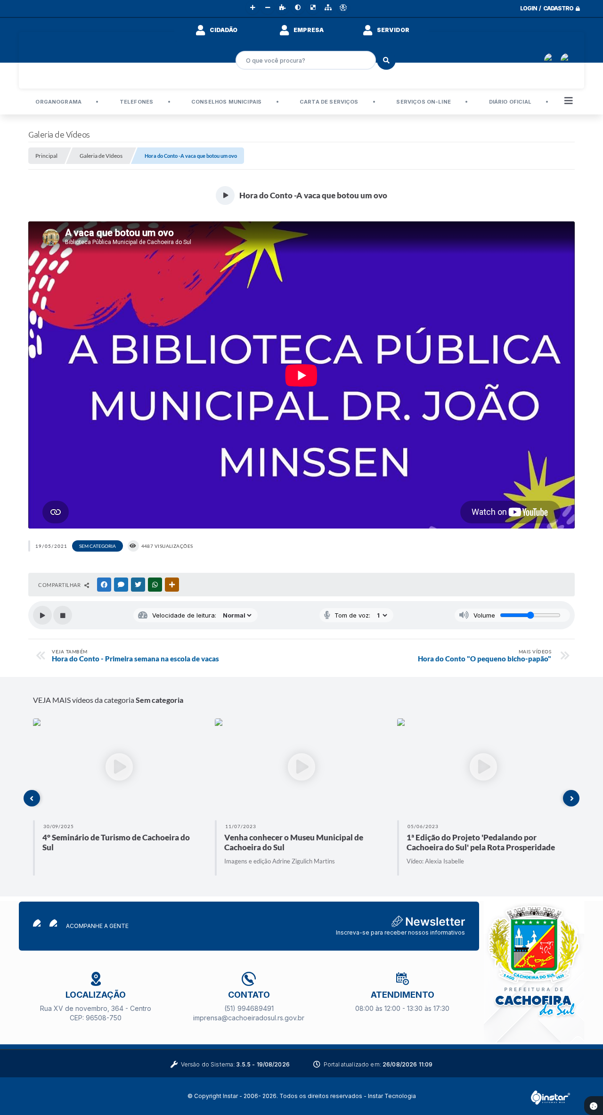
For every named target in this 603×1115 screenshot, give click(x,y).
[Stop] (62, 615)
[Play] (42, 615)
